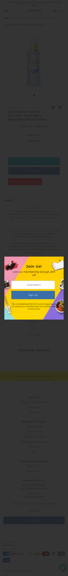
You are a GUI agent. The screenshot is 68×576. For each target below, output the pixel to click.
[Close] (60, 260)
